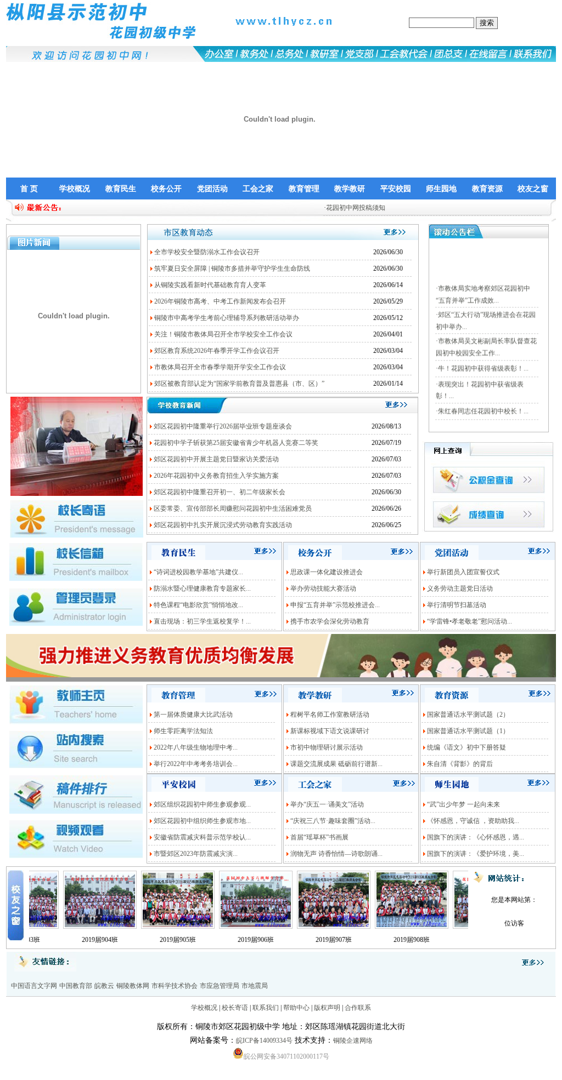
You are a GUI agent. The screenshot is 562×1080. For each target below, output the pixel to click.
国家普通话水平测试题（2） (468, 714)
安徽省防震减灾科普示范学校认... (202, 837)
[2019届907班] (311, 928)
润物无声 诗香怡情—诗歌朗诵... (336, 854)
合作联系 (358, 1008)
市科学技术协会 (174, 986)
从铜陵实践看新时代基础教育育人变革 (210, 285)
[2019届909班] (467, 928)
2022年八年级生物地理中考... (196, 747)
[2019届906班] (233, 928)
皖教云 (104, 986)
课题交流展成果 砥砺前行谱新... (336, 764)
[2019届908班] (389, 928)
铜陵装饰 (13, 1075)
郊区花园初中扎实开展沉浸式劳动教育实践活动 (223, 525)
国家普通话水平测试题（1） (468, 731)
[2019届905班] (155, 928)
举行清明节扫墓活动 (456, 605)
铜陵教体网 (132, 986)
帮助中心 (296, 1008)
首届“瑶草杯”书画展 (319, 837)
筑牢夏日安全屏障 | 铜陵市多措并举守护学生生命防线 (232, 268)
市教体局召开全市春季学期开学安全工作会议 (220, 367)
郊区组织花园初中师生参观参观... (202, 804)
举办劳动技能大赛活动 (323, 588)
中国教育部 (75, 986)
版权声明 (327, 1008)
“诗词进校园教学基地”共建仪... (198, 572)
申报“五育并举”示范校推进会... (335, 605)
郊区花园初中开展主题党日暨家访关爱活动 (216, 459)
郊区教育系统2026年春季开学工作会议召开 (216, 351)
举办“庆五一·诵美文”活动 (327, 804)
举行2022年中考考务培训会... (196, 764)
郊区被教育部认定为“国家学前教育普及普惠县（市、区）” (239, 383)
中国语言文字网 (34, 986)
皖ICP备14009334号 (264, 1040)
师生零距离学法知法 (183, 731)
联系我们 (265, 1008)
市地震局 (254, 986)
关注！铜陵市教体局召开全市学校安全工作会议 (223, 334)
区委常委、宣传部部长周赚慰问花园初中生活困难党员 (233, 508)
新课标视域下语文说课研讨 (329, 731)
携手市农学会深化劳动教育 (329, 621)
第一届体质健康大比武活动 (193, 714)
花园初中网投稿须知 (332, 208)
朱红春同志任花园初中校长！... (483, 396)
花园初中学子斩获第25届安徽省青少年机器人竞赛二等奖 (236, 443)
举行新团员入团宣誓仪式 (463, 572)
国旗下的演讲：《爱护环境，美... (475, 854)
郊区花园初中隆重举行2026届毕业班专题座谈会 (223, 426)
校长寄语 (235, 1008)
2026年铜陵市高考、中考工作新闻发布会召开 (220, 301)
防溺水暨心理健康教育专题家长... (202, 588)
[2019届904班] (77, 928)
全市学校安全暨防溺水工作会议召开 (207, 252)
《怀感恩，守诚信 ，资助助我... (473, 821)
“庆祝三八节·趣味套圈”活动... (332, 821)
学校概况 (204, 1008)
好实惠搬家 (45, 1075)
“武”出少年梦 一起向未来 (463, 804)
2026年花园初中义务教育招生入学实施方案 (216, 475)
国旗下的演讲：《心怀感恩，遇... (475, 837)
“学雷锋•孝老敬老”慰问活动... (469, 621)
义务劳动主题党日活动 (460, 588)
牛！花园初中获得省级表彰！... (483, 353)
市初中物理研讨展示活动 (326, 747)
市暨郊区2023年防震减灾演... (196, 854)
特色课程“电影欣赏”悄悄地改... (198, 605)
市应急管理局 (219, 986)
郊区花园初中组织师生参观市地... (202, 821)
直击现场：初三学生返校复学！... (202, 621)
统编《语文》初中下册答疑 (466, 747)
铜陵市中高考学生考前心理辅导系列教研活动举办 (226, 318)
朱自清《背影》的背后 (460, 764)
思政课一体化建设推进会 (326, 572)
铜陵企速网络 (353, 1040)
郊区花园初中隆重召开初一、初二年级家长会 (219, 492)
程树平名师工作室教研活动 (329, 714)
